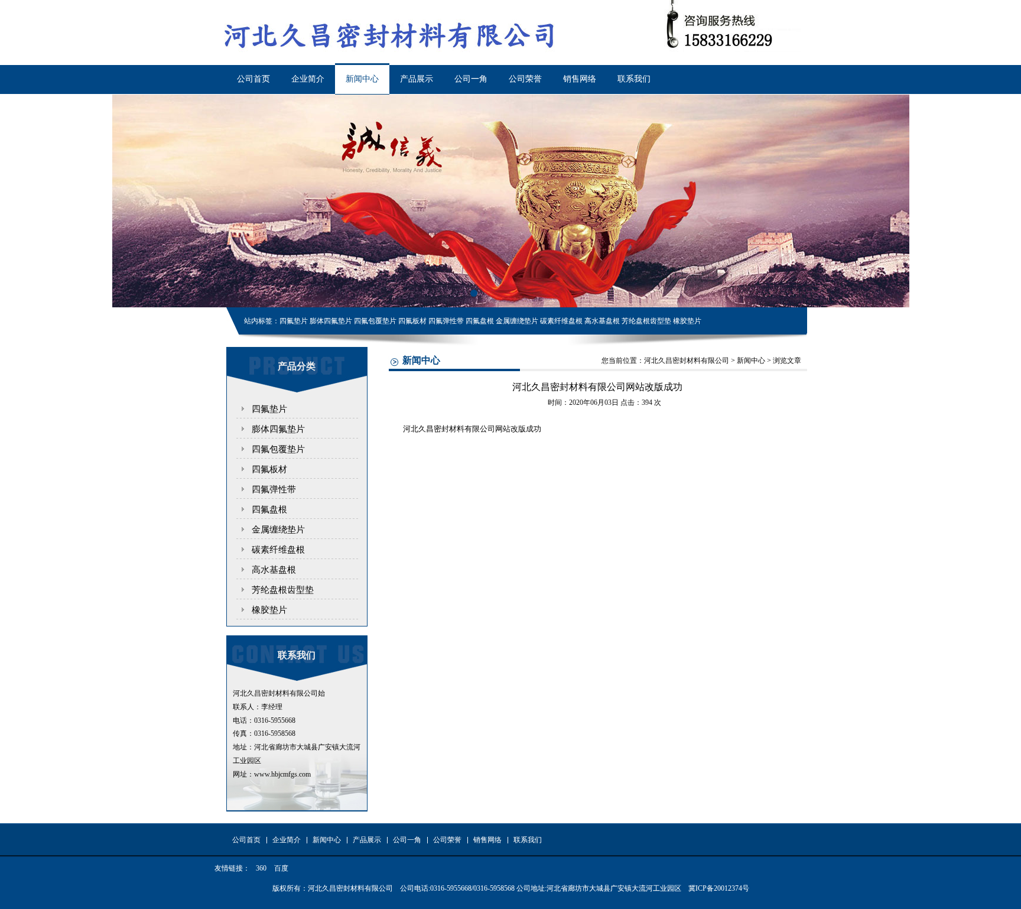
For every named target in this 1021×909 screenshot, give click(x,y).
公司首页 (253, 78)
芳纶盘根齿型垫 (283, 590)
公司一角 (470, 78)
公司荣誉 (525, 78)
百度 (281, 868)
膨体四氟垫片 (278, 429)
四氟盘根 (269, 509)
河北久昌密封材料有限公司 (686, 360)
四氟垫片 (269, 409)
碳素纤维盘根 (278, 549)
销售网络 (579, 78)
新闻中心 (362, 78)
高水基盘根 (274, 569)
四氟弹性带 (274, 489)
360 (261, 868)
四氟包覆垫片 (278, 449)
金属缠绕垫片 (278, 529)
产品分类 (297, 366)
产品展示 (416, 78)
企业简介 (307, 78)
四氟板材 (269, 469)
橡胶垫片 (269, 610)
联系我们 (634, 78)
